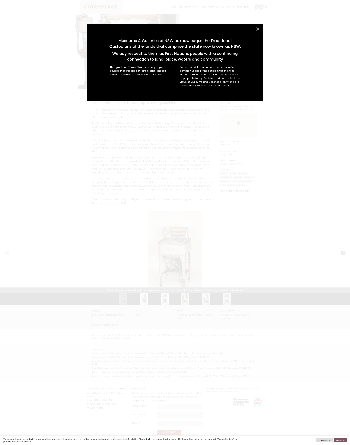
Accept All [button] (340, 440)
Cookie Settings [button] (324, 440)
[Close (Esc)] (258, 29)
